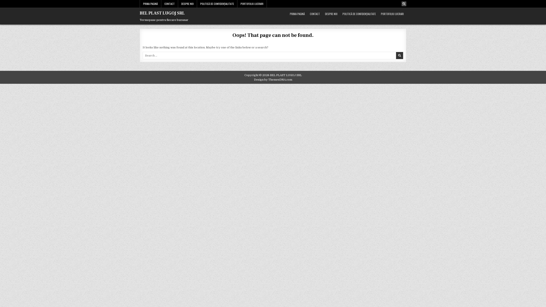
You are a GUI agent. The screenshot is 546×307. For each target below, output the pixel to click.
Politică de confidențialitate (217, 4)
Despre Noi (187, 4)
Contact (169, 4)
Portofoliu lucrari (252, 4)
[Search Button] (404, 3)
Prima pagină (150, 4)
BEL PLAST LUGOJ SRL (162, 13)
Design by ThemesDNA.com (273, 79)
